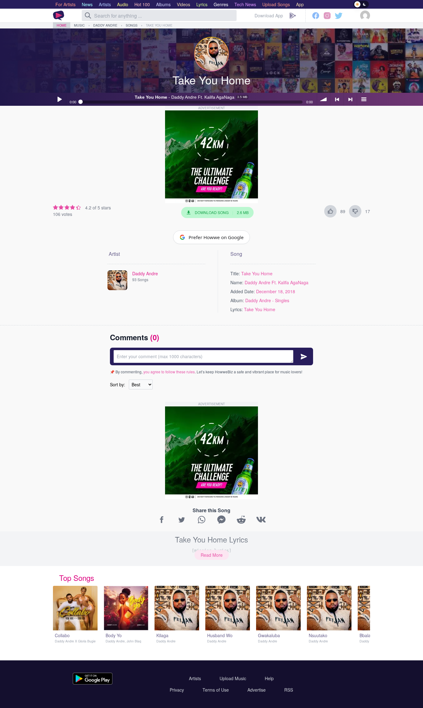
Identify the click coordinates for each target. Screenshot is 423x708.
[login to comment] (211, 356)
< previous (336, 99)
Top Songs (76, 577)
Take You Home (159, 25)
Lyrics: (236, 309)
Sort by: (117, 384)
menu (363, 99)
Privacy (177, 690)
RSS (288, 690)
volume (323, 99)
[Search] (88, 15)
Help (269, 678)
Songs (131, 25)
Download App (269, 15)
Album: (237, 300)
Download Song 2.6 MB (222, 212)
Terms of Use (216, 690)
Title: (235, 273)
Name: (236, 282)
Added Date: (242, 291)
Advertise (256, 690)
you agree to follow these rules (169, 371)
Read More (212, 555)
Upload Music (233, 678)
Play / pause (59, 99)
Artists (195, 678)
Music (79, 25)
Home (62, 25)
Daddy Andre (105, 25)
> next (350, 99)
